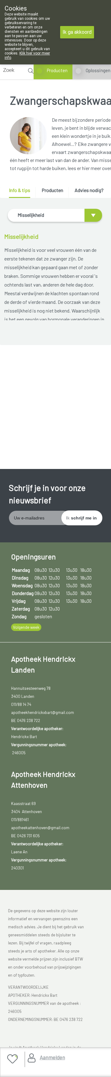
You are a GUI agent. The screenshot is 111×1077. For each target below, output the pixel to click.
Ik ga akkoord (77, 32)
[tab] (22, 192)
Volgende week (26, 627)
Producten (57, 70)
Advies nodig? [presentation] (89, 190)
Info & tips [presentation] (19, 190)
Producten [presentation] (52, 190)
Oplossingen (98, 70)
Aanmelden (52, 1057)
